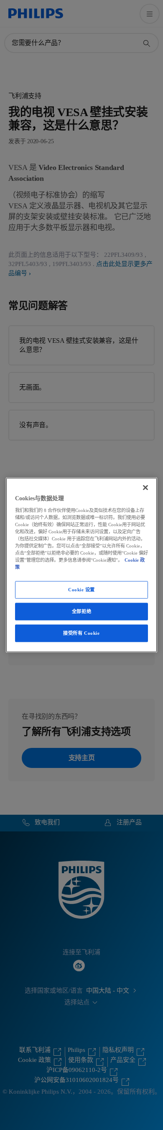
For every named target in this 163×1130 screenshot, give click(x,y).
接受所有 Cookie (81, 633)
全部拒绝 (81, 611)
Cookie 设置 (81, 589)
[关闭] (145, 488)
